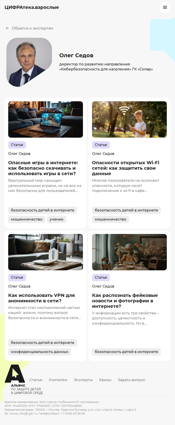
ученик (57, 219)
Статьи (36, 380)
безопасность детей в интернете (42, 210)
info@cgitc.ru (28, 413)
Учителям (58, 380)
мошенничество (26, 219)
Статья (17, 145)
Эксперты (83, 380)
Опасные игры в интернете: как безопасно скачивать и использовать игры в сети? (43, 168)
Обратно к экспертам (32, 28)
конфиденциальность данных (39, 352)
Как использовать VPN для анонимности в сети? (41, 298)
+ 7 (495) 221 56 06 (73, 413)
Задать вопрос (131, 380)
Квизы (105, 380)
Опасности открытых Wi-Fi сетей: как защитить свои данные (125, 168)
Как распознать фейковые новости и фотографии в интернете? (125, 301)
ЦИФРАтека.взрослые (32, 7)
